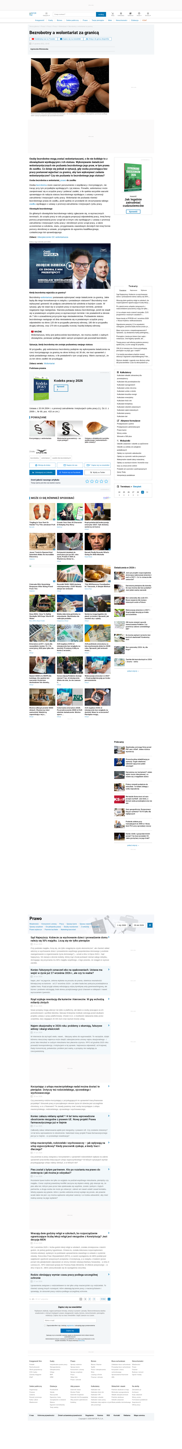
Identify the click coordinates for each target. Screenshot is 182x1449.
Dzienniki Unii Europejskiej (79, 1397)
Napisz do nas (72, 465)
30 (147, 492)
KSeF (145, 20)
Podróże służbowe (118, 1397)
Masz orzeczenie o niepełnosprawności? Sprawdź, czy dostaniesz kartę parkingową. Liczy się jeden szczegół (132, 331)
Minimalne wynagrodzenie (120, 1392)
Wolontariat (63, 26)
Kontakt (117, 1415)
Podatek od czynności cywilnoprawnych (132, 469)
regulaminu (70, 1325)
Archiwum (135, 1392)
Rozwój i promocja (35, 1397)
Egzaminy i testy (55, 1397)
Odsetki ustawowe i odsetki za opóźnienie (132, 444)
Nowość (133, 196)
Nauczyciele (54, 1394)
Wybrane (144, 290)
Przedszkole (54, 1389)
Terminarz (125, 486)
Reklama (127, 1415)
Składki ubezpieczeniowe (120, 1394)
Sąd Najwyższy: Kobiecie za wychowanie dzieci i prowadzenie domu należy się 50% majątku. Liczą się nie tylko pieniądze (132, 296)
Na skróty (135, 1386)
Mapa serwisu (139, 1415)
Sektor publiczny (72, 20)
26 (129, 492)
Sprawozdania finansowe (120, 1374)
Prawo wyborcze (35, 929)
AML (113, 1377)
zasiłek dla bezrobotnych (61, 458)
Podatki (31, 1364)
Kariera (100, 1415)
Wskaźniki (125, 440)
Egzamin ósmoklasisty (57, 1405)
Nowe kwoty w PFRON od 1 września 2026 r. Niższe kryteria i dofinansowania (132, 320)
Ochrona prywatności (45, 1415)
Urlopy (52, 1372)
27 (133, 492)
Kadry (50, 20)
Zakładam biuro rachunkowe (121, 1364)
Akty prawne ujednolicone (79, 1400)
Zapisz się (70, 1331)
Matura (52, 1402)
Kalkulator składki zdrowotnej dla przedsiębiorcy (129, 376)
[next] (109, 1299)
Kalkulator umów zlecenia (126, 388)
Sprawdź (60, 388)
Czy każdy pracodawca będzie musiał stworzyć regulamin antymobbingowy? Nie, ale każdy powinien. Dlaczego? (132, 355)
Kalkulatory (125, 372)
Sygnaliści (96, 927)
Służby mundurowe (71, 927)
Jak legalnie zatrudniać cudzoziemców (133, 202)
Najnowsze (133, 290)
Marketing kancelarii (68, 929)
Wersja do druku (44, 465)
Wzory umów (122, 433)
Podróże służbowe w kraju (120, 1389)
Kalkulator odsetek (97, 1397)
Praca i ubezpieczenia (98, 1369)
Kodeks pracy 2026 (68, 380)
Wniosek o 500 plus (124, 436)
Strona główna (34, 26)
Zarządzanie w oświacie (58, 1400)
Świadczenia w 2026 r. (125, 567)
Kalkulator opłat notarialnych (127, 410)
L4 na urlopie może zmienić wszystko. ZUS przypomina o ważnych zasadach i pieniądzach (132, 314)
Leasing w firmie (96, 1374)
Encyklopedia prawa (53, 927)
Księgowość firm (35, 1361)
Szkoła (52, 1392)
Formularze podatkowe (139, 1400)
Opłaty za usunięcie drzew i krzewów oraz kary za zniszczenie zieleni (132, 464)
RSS (108, 1415)
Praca (49, 26)
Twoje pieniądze (98, 20)
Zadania (32, 1394)
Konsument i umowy (49, 924)
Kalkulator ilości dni (124, 401)
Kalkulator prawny (123, 413)
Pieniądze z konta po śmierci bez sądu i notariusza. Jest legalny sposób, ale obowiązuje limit (131, 337)
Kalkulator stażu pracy (98, 1400)
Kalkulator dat (122, 416)
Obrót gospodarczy (35, 1369)
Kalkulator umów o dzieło (126, 391)
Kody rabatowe (137, 1394)
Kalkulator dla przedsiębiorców (128, 382)
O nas (31, 1415)
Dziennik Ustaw (75, 1389)
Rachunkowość (34, 1367)
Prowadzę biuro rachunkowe (121, 1367)
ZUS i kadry (33, 1372)
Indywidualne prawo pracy (58, 1364)
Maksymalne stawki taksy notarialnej (130, 459)
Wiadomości (34, 924)
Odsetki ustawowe (118, 1400)
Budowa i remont (137, 1372)
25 (124, 492)
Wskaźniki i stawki (118, 1386)
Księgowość (39, 20)
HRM (51, 1377)
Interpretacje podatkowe (126, 475)
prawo (63, 180)
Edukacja (134, 20)
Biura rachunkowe (118, 1361)
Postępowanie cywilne (125, 424)
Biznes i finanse (96, 1364)
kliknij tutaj (82, 1340)
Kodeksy (73, 1402)
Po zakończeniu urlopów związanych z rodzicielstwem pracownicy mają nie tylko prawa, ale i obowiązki (131, 308)
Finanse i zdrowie (97, 1377)
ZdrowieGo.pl (136, 1389)
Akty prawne (75, 1386)
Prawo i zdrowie (75, 1379)
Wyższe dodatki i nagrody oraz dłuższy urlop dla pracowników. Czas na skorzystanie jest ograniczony (133, 361)
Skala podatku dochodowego (121, 1402)
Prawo (85, 20)
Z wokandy (85, 927)
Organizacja (33, 1389)
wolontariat (45, 458)
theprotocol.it (136, 1402)
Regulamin (90, 1415)
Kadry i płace (33, 1400)
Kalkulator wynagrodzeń (126, 385)
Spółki (93, 1367)
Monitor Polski (75, 1392)
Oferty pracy (136, 1405)
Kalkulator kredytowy (125, 404)
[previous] (81, 1299)
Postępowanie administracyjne (128, 427)
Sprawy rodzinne (86, 924)
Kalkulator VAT (96, 1394)
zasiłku (32, 204)
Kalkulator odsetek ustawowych (129, 407)
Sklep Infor (74, 1377)
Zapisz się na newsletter (100, 465)
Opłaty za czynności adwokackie (129, 453)
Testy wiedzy (54, 1407)
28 (138, 492)
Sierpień (137, 486)
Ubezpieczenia (55, 1369)
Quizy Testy (121, 472)
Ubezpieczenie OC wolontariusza (52, 237)
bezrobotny (34, 458)
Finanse (134, 1369)
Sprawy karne (72, 924)
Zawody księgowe (35, 1374)
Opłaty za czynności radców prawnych (131, 456)
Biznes (59, 20)
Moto (110, 20)
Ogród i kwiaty (137, 1374)
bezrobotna (41, 185)
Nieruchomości (121, 20)
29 (142, 492)
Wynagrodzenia (55, 1367)
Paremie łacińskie (51, 929)
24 (119, 492)
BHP (51, 1374)
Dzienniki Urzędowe (77, 1394)
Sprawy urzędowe (36, 927)
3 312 (103, 1299)
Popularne (122, 290)
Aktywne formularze (130, 420)
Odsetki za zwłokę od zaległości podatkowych (129, 448)
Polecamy (119, 741)
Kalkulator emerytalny (125, 397)
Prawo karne (121, 430)
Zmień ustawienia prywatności (70, 1415)
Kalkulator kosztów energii (127, 394)
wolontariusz (46, 297)
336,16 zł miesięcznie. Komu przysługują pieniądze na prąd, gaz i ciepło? (131, 349)
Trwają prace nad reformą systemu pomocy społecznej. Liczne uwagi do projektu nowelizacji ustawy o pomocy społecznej (132, 343)
